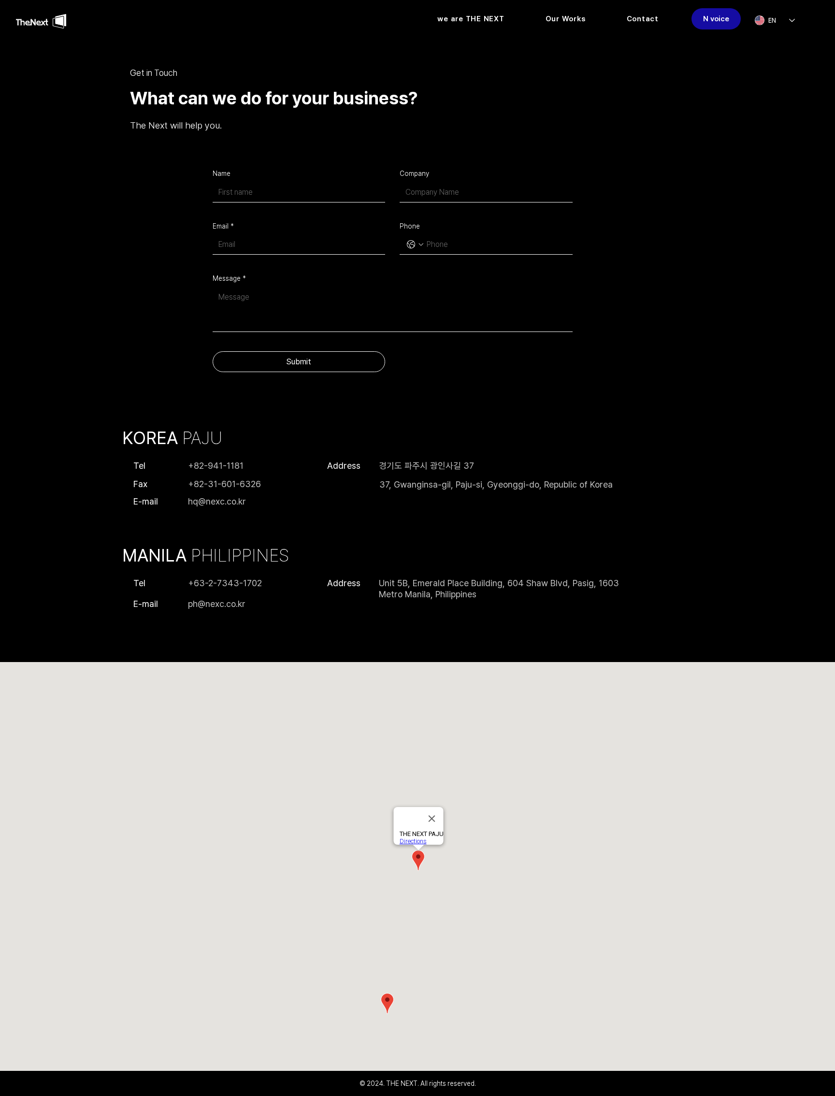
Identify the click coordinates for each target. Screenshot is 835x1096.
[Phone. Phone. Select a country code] (415, 244)
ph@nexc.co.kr (216, 604)
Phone (410, 226)
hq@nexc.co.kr (217, 501)
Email (223, 226)
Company (414, 173)
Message (229, 278)
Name (221, 173)
